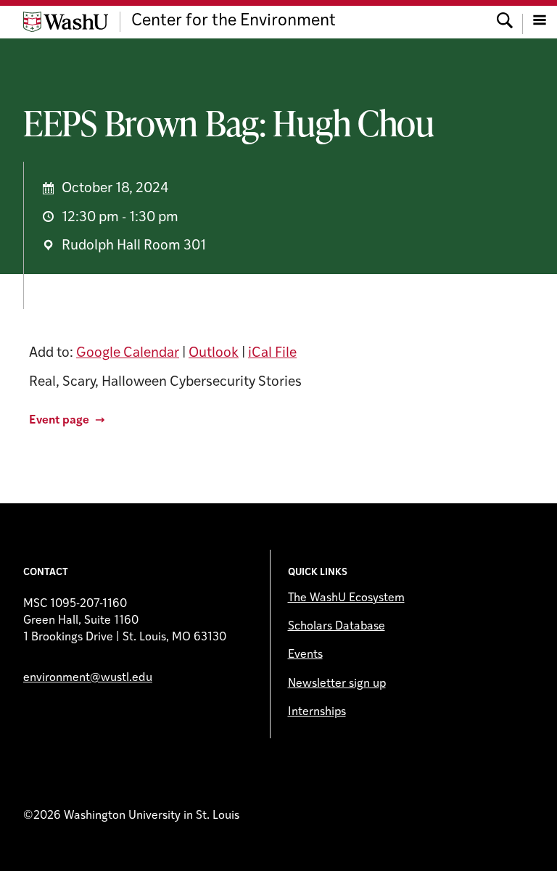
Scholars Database (336, 626)
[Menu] (539, 22)
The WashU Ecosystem (346, 598)
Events (305, 655)
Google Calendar (127, 353)
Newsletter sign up (337, 684)
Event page (59, 420)
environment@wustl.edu (87, 678)
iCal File (272, 353)
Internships (317, 712)
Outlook (214, 353)
